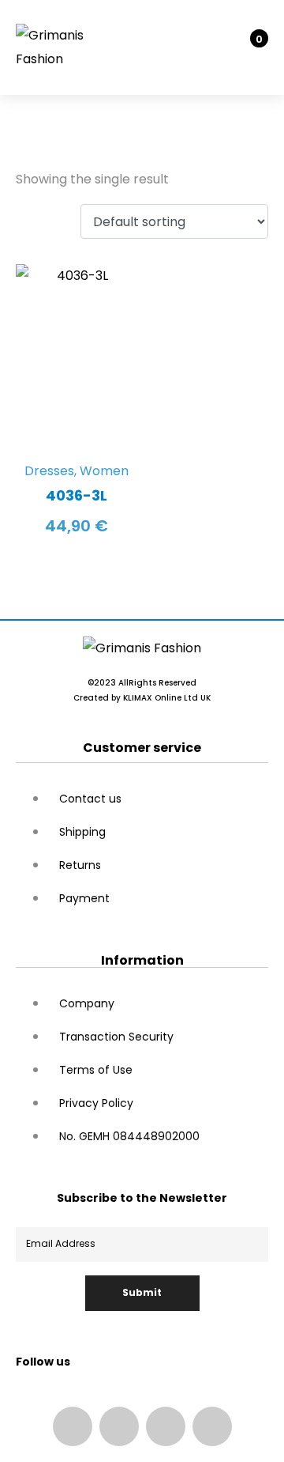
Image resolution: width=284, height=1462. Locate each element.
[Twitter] (212, 1426)
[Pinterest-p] (165, 1426)
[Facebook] (72, 1426)
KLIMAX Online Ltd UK (167, 698)
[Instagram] (119, 1426)
